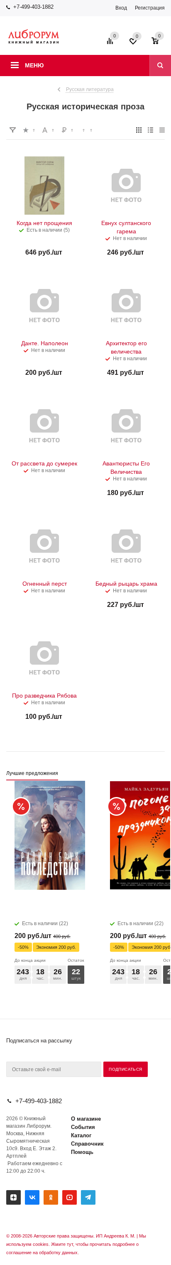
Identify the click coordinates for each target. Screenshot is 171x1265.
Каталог (81, 1135)
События (83, 1127)
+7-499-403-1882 (33, 7)
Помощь (82, 1152)
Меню (34, 65)
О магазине (86, 1119)
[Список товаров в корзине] (159, 43)
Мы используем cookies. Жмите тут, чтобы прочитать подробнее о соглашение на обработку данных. (76, 1244)
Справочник (87, 1144)
